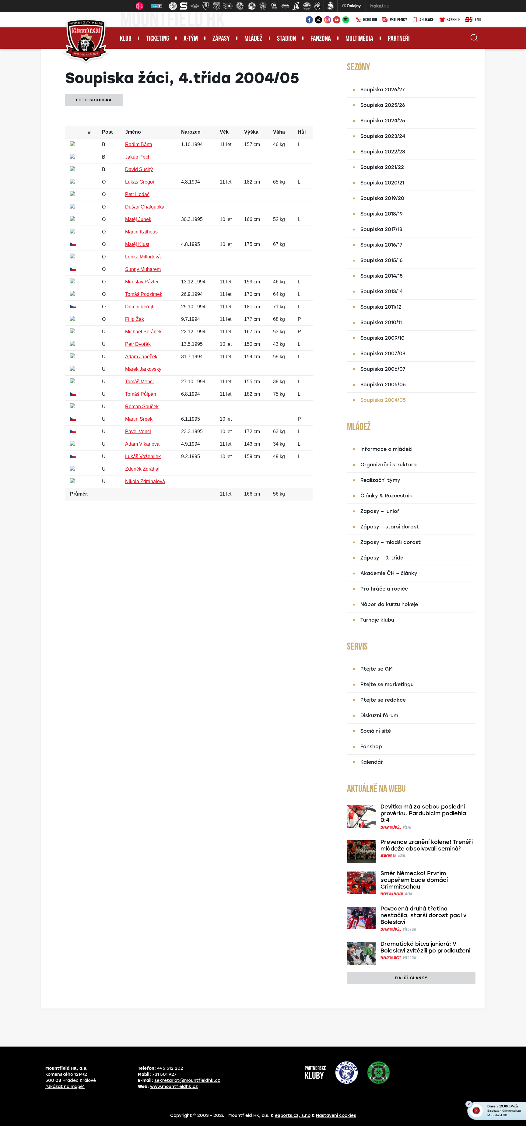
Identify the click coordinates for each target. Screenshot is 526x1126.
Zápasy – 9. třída (382, 558)
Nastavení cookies (336, 1115)
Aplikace (426, 20)
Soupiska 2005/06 (383, 385)
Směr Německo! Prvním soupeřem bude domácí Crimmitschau (414, 880)
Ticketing (157, 39)
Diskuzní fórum (379, 715)
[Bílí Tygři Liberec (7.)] (240, 6)
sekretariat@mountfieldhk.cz (187, 1080)
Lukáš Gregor (139, 181)
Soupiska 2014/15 (381, 276)
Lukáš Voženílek (143, 456)
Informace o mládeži (386, 449)
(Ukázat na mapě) (65, 1086)
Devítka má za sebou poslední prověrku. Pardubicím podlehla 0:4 (423, 813)
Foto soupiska (94, 100)
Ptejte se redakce (383, 700)
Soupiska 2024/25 (382, 121)
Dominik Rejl (139, 306)
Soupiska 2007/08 (382, 353)
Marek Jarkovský (143, 369)
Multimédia (359, 39)
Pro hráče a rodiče (384, 589)
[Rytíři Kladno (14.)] (317, 6)
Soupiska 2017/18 (381, 229)
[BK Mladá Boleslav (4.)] (205, 6)
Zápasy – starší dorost (389, 527)
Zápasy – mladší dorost (390, 542)
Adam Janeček (141, 356)
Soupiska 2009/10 (382, 338)
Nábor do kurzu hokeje (389, 604)
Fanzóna (320, 39)
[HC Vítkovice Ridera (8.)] (252, 6)
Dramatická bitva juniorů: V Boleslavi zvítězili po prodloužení (425, 947)
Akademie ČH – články (388, 573)
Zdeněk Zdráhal (142, 469)
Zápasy (221, 39)
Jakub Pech (138, 157)
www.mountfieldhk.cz (174, 1086)
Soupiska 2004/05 (383, 400)
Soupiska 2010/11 (381, 322)
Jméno (133, 132)
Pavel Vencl (138, 431)
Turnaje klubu (377, 620)
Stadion (286, 39)
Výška (251, 132)
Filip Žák (134, 319)
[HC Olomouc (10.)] (273, 6)
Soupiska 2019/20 (382, 198)
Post (107, 132)
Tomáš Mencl (139, 381)
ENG (478, 20)
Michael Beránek (143, 331)
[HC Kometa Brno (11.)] (284, 6)
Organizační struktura (388, 465)
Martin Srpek (139, 419)
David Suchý (139, 169)
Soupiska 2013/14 (381, 291)
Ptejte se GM (376, 669)
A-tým (191, 39)
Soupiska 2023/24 (382, 136)
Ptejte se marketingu (387, 684)
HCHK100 (370, 20)
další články (411, 978)
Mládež (253, 39)
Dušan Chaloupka (144, 206)
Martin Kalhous (141, 231)
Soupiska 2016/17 (381, 245)
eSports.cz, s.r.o (292, 1115)
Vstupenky (398, 20)
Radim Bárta (138, 144)
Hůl (302, 132)
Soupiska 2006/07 (382, 369)
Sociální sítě (375, 731)
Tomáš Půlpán (140, 394)
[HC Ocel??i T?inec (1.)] (172, 6)
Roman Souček (142, 406)
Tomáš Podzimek (143, 294)
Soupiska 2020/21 (382, 183)
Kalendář (371, 762)
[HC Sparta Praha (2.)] (183, 6)
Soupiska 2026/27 (382, 90)
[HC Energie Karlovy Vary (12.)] (295, 6)
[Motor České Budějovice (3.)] (194, 6)
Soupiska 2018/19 (381, 214)
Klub (126, 39)
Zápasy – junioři (380, 511)
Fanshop (453, 20)
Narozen (191, 132)
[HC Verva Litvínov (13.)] (306, 6)
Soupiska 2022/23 (382, 152)
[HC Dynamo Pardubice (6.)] (227, 6)
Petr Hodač (137, 194)
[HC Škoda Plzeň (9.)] (263, 6)
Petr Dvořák (138, 344)
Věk (224, 132)
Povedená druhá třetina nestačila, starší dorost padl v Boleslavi (423, 915)
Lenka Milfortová (143, 256)
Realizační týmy (380, 480)
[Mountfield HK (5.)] (216, 6)
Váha (279, 132)
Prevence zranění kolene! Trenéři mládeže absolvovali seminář (426, 845)
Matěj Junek (138, 219)
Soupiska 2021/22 (382, 167)
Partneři (399, 39)
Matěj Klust (137, 244)
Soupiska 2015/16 (381, 260)
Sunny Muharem (143, 269)
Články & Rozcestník (386, 496)
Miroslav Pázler (142, 281)
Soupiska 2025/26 (382, 105)
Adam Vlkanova (142, 444)
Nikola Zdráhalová (145, 481)
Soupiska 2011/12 (381, 307)
